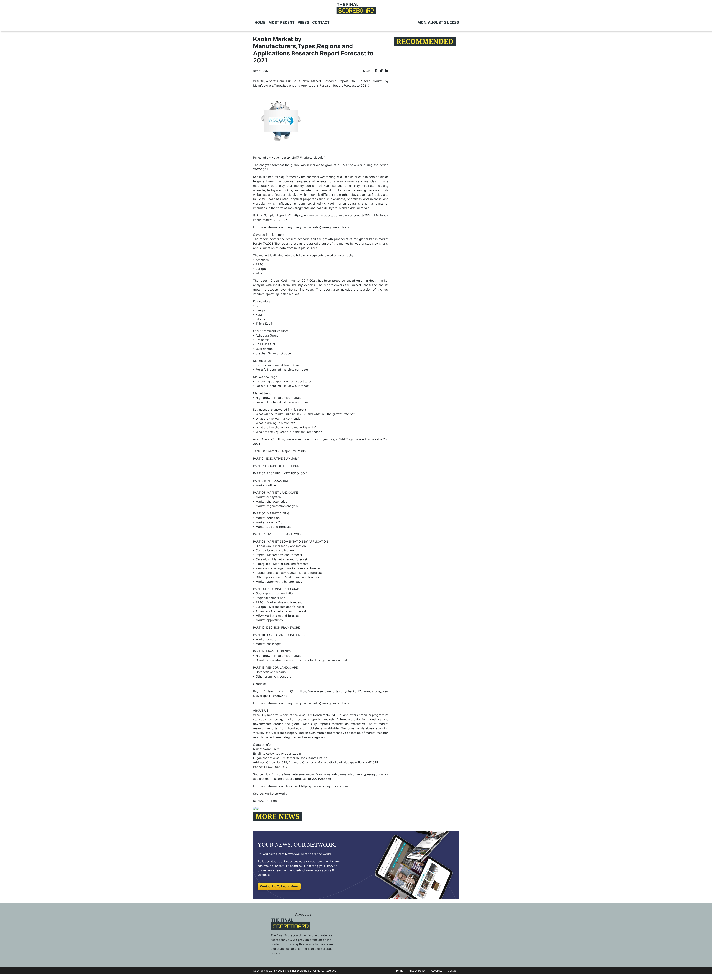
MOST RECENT (281, 22)
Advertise (436, 970)
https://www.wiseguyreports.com (324, 786)
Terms (399, 970)
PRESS (303, 22)
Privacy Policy (417, 970)
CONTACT (321, 22)
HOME (260, 22)
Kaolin (258, 177)
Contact (452, 970)
